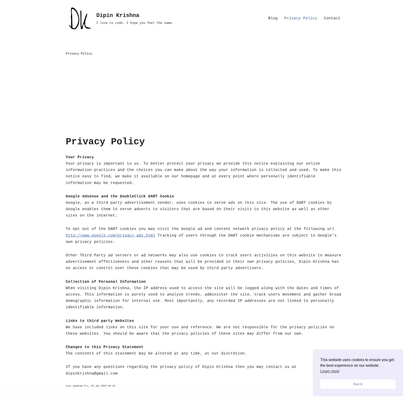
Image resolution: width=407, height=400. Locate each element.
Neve (70, 394)
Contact (332, 18)
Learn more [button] (329, 371)
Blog (273, 18)
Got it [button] (358, 384)
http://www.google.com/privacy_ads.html (110, 235)
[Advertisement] (203, 97)
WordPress (118, 394)
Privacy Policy (300, 18)
